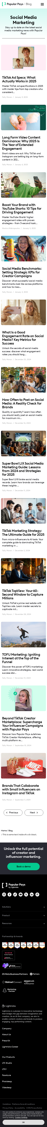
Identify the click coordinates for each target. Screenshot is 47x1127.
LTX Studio (7, 1063)
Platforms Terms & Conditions (23, 1104)
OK (23, 1122)
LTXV (4, 1069)
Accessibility (20, 1108)
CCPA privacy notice (34, 1108)
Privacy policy (8, 1108)
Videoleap (6, 1087)
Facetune (6, 1075)
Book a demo (23, 866)
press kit (6, 1040)
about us (6, 1034)
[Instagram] (4, 894)
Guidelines (7, 1104)
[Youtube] (21, 894)
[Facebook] (10, 894)
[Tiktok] (15, 894)
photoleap (7, 1081)
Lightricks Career (10, 1046)
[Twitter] (26, 894)
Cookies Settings (21, 1117)
